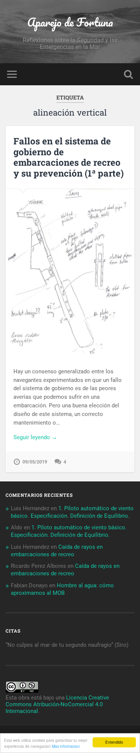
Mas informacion (66, 746)
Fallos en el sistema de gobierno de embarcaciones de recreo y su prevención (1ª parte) (68, 157)
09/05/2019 (34, 462)
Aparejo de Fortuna (70, 22)
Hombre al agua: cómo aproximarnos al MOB (62, 589)
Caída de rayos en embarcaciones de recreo (57, 551)
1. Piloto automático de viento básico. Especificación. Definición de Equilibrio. (72, 512)
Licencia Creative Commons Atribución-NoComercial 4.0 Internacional (57, 704)
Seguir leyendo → (35, 437)
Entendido (114, 742)
